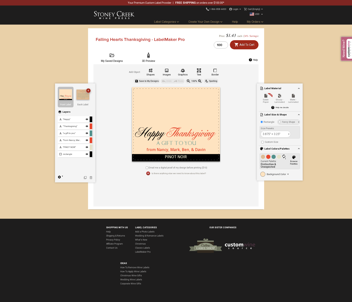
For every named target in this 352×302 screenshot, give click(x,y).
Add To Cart (246, 44)
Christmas (140, 244)
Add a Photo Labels (145, 231)
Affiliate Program (114, 244)
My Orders (253, 21)
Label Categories (165, 21)
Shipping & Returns (115, 235)
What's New (141, 240)
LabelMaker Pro (143, 252)
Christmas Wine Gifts (131, 275)
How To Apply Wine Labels (133, 271)
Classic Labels (142, 248)
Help (235, 21)
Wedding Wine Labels (131, 279)
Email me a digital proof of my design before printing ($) (178, 167)
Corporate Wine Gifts (130, 283)
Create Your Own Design (203, 21)
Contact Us (112, 248)
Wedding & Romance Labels (149, 235)
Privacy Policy (113, 240)
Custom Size (271, 142)
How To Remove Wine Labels (134, 267)
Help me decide (282, 107)
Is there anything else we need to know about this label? (179, 173)
